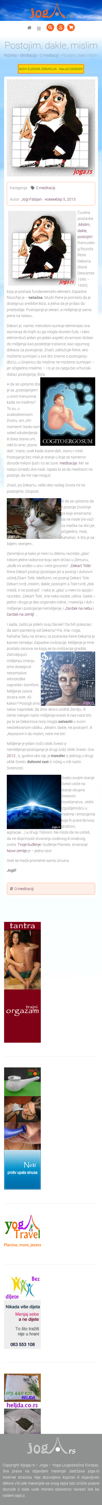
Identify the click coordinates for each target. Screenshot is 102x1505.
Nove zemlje (17, 851)
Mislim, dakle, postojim (85, 230)
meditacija (68, 463)
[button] (39, 28)
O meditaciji (45, 188)
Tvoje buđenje (29, 844)
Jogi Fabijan (31, 199)
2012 (11, 756)
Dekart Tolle (81, 566)
